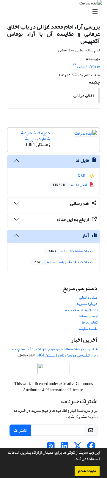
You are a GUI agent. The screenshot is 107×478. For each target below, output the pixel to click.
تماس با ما (89, 322)
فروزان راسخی (88, 66)
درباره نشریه (87, 303)
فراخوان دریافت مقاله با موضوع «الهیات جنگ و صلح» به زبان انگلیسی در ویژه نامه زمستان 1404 (54, 352)
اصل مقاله (70, 185)
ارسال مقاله (88, 316)
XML (82, 176)
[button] (72, 459)
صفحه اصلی (88, 297)
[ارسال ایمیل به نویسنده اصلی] (75, 65)
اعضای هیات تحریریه (81, 310)
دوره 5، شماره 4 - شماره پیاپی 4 (34, 135)
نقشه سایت (88, 328)
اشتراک (20, 430)
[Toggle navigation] (55, 11)
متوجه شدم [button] (87, 470)
